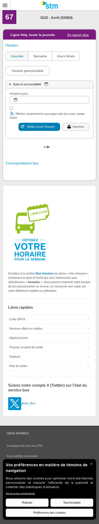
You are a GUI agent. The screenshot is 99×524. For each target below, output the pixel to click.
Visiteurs (14, 356)
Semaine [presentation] (40, 56)
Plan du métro (18, 366)
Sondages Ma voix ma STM (24, 446)
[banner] (49, 5)
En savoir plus (78, 35)
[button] (28, 71)
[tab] (17, 56)
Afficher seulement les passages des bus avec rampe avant (47, 115)
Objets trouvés (18, 338)
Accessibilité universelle (22, 456)
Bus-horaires (45, 273)
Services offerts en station (26, 328)
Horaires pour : (19, 93)
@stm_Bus (28, 403)
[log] (49, 100)
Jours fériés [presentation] (66, 56)
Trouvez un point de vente (26, 347)
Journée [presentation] (17, 56)
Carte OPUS (17, 319)
